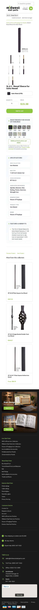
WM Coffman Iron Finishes (9, 516)
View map (19, 595)
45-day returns (9, 540)
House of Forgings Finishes (9, 521)
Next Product (20, 253)
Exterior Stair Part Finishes (9, 524)
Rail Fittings (5, 471)
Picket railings (5, 486)
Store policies (24, 602)
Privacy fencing (6, 499)
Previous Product (10, 253)
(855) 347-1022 (17, 563)
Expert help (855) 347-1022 (13, 545)
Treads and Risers (7, 477)
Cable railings (5, 488)
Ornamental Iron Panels (8, 454)
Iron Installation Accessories (10, 449)
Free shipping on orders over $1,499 (15, 536)
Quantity (9, 100)
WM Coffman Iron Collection (10, 441)
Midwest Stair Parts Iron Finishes (11, 519)
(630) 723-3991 (15, 568)
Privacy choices (12, 603)
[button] (10, 127)
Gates (3, 496)
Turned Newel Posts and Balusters (11, 466)
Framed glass (5, 491)
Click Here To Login (27, 18)
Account (4, 513)
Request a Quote (6, 511)
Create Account (16, 18)
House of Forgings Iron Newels (19, 22)
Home (8, 22)
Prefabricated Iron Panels (9, 452)
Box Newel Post (6, 463)
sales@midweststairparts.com (15, 558)
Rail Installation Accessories (9, 474)
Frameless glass (6, 494)
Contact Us (5, 508)
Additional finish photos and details (19, 141)
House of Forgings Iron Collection (11, 446)
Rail (3, 469)
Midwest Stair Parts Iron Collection (11, 444)
